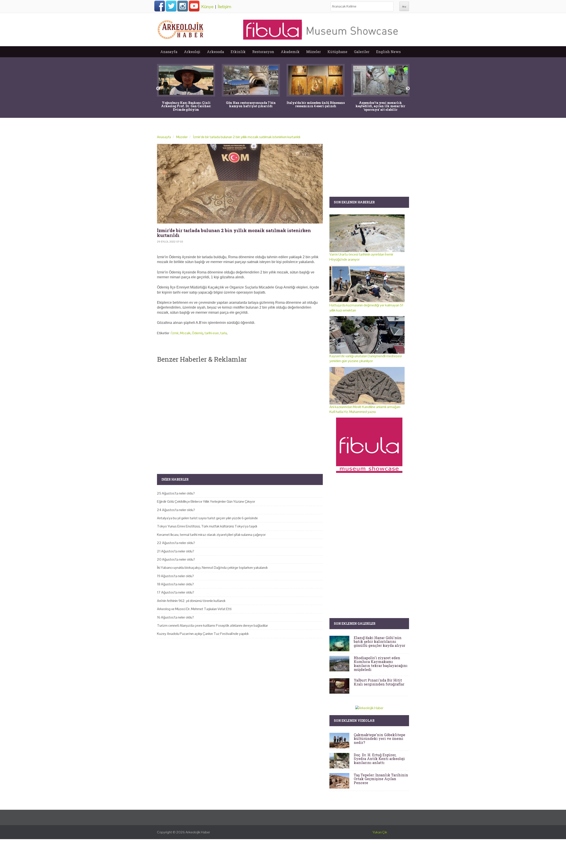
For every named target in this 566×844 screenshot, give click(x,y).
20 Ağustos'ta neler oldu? (176, 559)
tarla (223, 333)
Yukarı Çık (380, 832)
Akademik (290, 51)
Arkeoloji (192, 51)
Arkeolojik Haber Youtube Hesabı (194, 6)
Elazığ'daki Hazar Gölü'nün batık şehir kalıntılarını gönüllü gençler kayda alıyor (379, 641)
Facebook (159, 6)
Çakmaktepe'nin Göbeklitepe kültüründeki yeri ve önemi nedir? (379, 738)
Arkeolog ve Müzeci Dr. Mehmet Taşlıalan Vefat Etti (194, 609)
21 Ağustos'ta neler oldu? (175, 551)
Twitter (171, 6)
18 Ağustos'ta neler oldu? (175, 584)
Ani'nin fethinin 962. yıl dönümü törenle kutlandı (191, 600)
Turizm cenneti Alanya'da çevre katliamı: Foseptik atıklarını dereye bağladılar (212, 625)
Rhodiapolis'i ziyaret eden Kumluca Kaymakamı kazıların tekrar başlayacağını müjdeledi (380, 663)
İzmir (175, 333)
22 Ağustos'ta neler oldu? (176, 542)
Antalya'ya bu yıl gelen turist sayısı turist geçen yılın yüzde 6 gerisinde (207, 518)
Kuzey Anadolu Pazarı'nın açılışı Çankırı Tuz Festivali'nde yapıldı (203, 633)
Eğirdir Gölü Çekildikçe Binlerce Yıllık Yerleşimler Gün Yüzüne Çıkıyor (206, 501)
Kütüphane (337, 51)
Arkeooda (215, 51)
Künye (207, 7)
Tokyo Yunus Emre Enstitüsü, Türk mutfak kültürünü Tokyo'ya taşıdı (207, 526)
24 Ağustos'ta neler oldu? (176, 510)
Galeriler (361, 51)
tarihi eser (212, 333)
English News (388, 51)
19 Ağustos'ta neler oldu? (175, 576)
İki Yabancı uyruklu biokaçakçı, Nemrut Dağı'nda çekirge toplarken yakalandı (212, 567)
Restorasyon (263, 51)
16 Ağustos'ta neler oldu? (175, 617)
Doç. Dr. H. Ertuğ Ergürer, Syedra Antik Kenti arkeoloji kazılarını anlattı (379, 758)
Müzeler (313, 51)
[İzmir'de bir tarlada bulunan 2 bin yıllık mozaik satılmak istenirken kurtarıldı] (240, 183)
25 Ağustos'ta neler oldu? (176, 493)
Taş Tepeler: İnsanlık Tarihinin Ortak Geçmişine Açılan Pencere (381, 779)
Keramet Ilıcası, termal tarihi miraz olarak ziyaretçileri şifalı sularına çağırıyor (211, 534)
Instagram (182, 6)
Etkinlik (238, 51)
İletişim (224, 7)
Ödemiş (197, 333)
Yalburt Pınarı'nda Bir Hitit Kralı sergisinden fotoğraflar (379, 682)
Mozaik (185, 333)
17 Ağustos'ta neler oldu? (175, 592)
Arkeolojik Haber (197, 832)
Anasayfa (168, 51)
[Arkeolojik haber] (181, 28)
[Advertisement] (240, 414)
